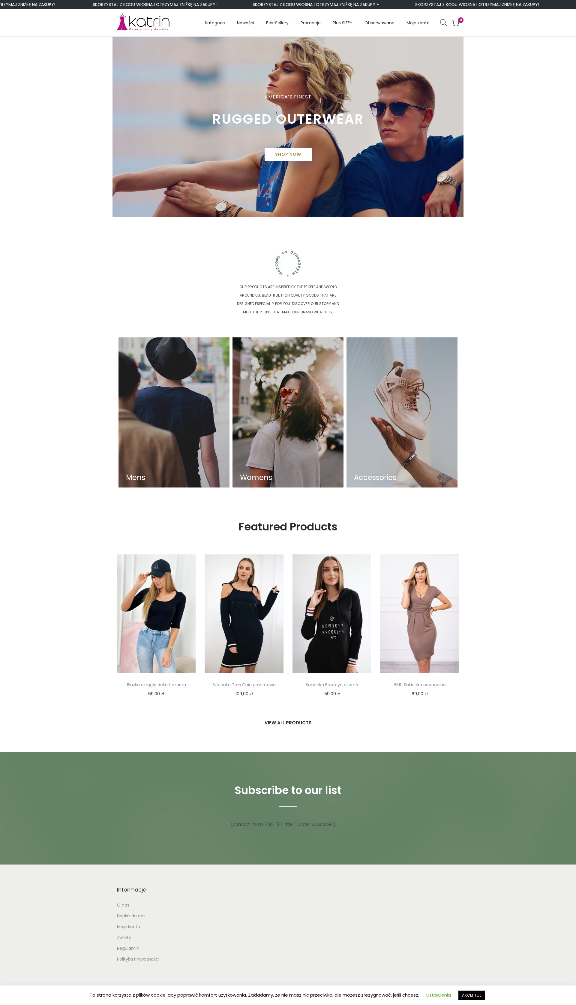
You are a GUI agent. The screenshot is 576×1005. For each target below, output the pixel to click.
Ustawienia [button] (438, 995)
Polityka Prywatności (138, 959)
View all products (288, 723)
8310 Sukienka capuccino (420, 685)
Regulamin (128, 948)
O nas (123, 905)
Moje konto (128, 927)
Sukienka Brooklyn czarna (332, 685)
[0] (455, 22)
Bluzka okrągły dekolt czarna (156, 685)
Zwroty (124, 937)
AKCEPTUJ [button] (472, 995)
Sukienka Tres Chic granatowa (244, 685)
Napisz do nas (131, 916)
